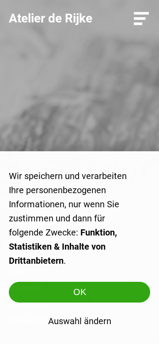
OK (79, 292)
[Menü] (141, 18)
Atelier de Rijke (50, 18)
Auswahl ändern (79, 321)
